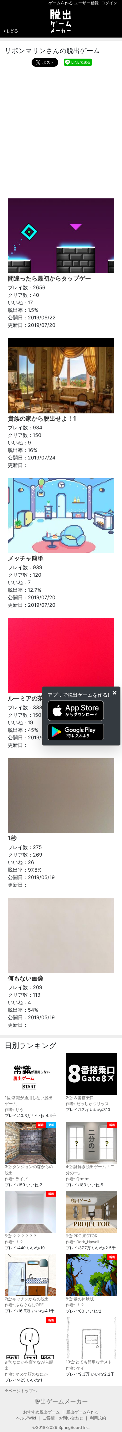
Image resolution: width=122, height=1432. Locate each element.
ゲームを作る (60, 3)
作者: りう (14, 1109)
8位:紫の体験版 (80, 1299)
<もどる (10, 30)
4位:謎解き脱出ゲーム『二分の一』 (90, 1169)
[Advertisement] (61, 131)
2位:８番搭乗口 (80, 1097)
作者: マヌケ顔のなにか (26, 1374)
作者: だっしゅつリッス (87, 1103)
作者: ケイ (75, 1368)
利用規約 (98, 1418)
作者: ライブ (16, 1179)
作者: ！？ (14, 1242)
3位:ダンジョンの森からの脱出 (29, 1169)
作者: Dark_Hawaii (82, 1242)
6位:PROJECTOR (81, 1236)
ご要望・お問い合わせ (63, 1418)
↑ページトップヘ (21, 1390)
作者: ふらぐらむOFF (24, 1305)
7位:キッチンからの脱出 (27, 1299)
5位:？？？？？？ (21, 1236)
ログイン (109, 3)
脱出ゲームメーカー (61, 1401)
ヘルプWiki (26, 1418)
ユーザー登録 (86, 3)
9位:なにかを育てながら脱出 (29, 1365)
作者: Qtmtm (77, 1179)
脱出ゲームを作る (82, 1412)
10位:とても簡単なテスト (89, 1362)
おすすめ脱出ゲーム (41, 1412)
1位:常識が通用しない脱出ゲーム (29, 1100)
